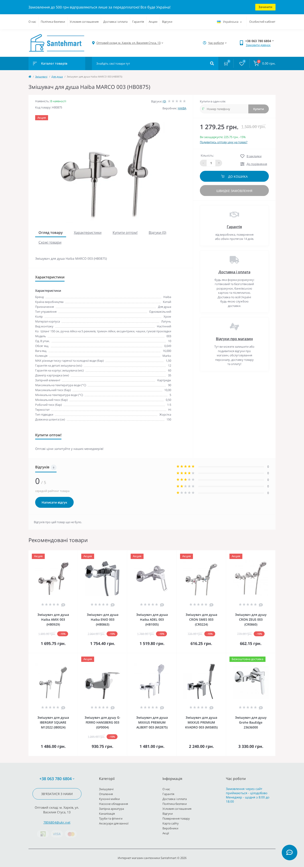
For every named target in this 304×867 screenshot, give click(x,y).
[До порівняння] (69, 553)
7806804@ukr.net (57, 822)
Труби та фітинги (110, 818)
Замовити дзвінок (258, 45)
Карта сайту (170, 823)
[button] (128, 43)
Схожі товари (50, 242)
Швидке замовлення (234, 191)
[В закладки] (76, 553)
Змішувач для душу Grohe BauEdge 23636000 (251, 722)
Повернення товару (176, 818)
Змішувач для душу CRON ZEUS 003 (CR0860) (251, 619)
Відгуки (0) (157, 232)
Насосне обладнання (113, 804)
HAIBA (182, 108)
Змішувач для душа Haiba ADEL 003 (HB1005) (152, 619)
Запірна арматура (111, 809)
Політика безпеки (53, 22)
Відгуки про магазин (234, 338)
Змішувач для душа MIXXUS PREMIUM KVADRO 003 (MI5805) (201, 722)
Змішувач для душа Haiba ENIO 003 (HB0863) (102, 619)
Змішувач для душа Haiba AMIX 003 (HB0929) (53, 619)
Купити (258, 109)
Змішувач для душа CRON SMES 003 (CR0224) (201, 619)
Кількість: (207, 155)
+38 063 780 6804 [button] (55, 778)
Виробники (170, 828)
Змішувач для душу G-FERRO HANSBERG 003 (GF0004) (102, 722)
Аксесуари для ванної (113, 823)
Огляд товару (51, 232)
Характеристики (87, 232)
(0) (164, 101)
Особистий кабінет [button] (262, 22)
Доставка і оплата (115, 22)
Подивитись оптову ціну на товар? (223, 142)
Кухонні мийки (109, 799)
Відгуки (167, 22)
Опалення (106, 794)
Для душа (57, 76)
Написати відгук (54, 502)
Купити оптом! (125, 232)
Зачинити (265, 7)
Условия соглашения (84, 22)
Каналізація (107, 814)
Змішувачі (41, 76)
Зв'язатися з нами (57, 794)
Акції (165, 833)
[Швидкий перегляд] (63, 553)
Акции (153, 22)
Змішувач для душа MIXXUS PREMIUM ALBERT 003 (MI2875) (152, 722)
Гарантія (138, 22)
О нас (32, 22)
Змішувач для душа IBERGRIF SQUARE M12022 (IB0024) (53, 722)
